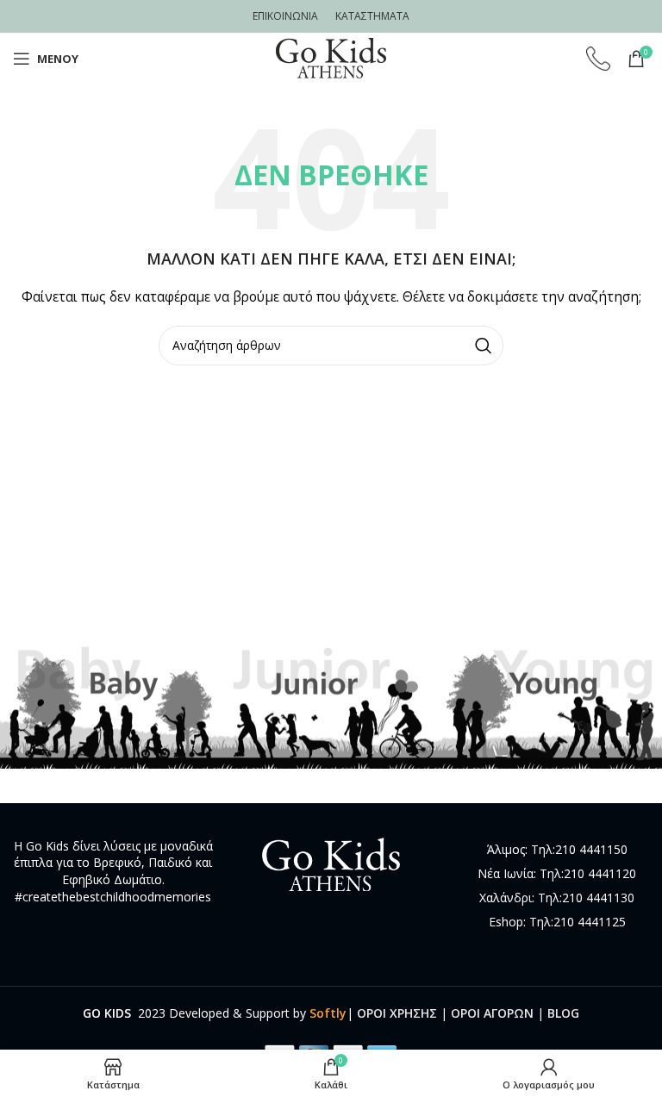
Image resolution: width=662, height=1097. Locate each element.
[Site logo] (331, 57)
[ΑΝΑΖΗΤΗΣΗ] (483, 345)
